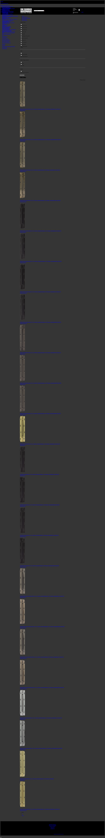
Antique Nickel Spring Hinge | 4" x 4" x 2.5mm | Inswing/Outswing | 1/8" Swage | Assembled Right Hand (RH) (40, 413)
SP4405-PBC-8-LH (23, 658)
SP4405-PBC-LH (23, 597)
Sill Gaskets (4, 37)
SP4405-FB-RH (22, 506)
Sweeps (3, 44)
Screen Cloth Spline (5, 28)
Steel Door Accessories (6, 42)
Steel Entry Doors (5, 39)
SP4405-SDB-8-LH (23, 810)
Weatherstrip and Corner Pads (8, 46)
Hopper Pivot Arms (5, 23)
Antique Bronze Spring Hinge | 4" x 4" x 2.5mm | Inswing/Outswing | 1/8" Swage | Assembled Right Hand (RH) (40, 322)
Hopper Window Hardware (7, 20)
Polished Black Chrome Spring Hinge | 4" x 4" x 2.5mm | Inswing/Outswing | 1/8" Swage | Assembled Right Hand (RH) (42, 687)
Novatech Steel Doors (6, 40)
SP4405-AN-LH (22, 353)
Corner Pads (4, 47)
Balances (3, 17)
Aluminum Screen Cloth (6, 26)
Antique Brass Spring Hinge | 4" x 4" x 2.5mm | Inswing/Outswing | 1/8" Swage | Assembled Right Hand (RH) (40, 200)
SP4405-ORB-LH (23, 232)
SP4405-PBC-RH (23, 627)
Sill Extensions (4, 36)
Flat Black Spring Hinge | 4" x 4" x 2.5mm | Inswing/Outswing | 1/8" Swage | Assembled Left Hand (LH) (39, 535)
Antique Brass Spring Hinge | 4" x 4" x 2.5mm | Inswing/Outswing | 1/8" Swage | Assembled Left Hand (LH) (40, 170)
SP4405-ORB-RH (23, 262)
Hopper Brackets (5, 21)
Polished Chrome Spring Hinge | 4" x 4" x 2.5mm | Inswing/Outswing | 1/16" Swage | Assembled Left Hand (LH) (41, 717)
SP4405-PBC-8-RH (23, 688)
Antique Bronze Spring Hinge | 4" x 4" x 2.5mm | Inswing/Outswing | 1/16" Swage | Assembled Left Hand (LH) (40, 230)
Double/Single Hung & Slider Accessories (9, 19)
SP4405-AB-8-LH (23, 171)
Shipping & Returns (52, 824)
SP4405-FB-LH (22, 475)
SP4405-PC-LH (22, 719)
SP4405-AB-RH (22, 140)
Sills (3, 35)
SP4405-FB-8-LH (23, 536)
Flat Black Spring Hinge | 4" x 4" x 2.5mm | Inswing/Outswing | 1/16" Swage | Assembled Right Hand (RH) (39, 504)
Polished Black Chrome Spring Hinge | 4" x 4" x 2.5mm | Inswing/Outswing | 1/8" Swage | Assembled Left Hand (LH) (42, 657)
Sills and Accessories (6, 34)
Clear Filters (22, 75)
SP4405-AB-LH (22, 110)
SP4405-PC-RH (22, 749)
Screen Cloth (4, 25)
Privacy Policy (52, 826)
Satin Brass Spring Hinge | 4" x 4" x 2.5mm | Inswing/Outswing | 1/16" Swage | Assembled (37, 778)
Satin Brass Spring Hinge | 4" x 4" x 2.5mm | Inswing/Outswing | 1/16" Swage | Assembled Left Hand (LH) (40, 809)
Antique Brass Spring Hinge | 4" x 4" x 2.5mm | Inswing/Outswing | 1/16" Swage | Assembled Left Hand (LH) (40, 109)
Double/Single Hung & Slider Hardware (10, 16)
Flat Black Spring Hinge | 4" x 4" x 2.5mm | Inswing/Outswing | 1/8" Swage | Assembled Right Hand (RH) (39, 565)
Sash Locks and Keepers (6, 18)
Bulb (3, 31)
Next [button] (23, 815)
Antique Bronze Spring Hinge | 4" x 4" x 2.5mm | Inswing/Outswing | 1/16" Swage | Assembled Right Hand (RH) (41, 261)
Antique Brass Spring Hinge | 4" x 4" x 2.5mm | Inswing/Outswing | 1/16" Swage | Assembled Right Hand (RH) (40, 139)
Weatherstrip (4, 48)
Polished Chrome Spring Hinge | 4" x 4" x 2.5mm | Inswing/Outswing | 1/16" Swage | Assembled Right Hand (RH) (41, 748)
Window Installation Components (9, 29)
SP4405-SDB (22, 780)
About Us (52, 827)
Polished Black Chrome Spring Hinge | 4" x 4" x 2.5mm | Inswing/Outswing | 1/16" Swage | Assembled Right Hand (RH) (42, 626)
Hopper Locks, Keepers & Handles (8, 22)
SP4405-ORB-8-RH (23, 323)
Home (1, 1)
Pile (3, 33)
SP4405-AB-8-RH (23, 201)
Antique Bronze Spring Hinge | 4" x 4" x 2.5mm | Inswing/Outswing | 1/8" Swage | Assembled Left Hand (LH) (40, 291)
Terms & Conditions (52, 825)
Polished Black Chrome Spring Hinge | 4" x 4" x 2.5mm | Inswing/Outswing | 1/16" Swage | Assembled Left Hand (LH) (42, 596)
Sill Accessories (5, 38)
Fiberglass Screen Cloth (6, 27)
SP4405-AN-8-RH (23, 414)
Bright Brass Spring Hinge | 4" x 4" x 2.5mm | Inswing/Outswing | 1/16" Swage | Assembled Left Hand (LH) (40, 443)
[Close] (0, 837)
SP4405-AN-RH (22, 384)
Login (82, 12)
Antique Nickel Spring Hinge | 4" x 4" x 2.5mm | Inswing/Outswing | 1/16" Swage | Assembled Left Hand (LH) (40, 352)
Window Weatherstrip (6, 30)
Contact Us (52, 828)
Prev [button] (23, 812)
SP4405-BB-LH (22, 445)
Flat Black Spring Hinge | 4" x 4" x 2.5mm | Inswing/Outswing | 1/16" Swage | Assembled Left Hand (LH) (39, 474)
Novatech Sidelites (5, 41)
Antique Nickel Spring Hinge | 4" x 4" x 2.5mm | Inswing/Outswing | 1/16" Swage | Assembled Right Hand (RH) (40, 383)
